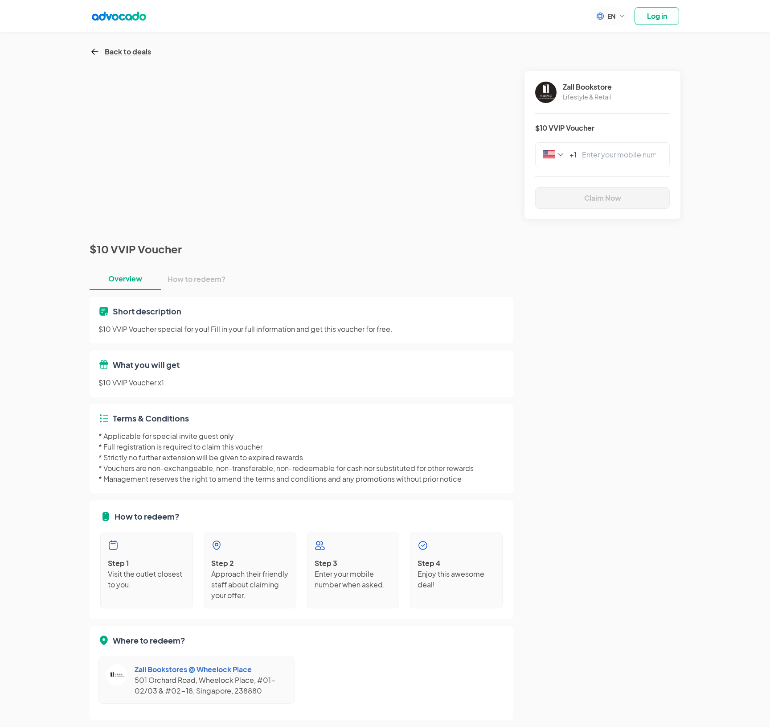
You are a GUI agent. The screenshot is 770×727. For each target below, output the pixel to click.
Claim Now (602, 197)
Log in (657, 16)
